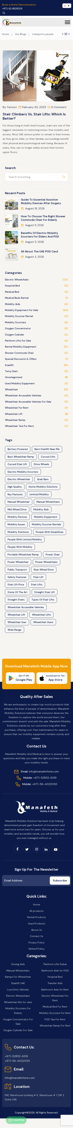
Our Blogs (20, 34)
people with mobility (20, 546)
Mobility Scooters (15, 322)
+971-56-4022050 (39, 784)
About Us (36, 930)
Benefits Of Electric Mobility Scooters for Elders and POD (40, 234)
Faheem (12, 107)
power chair (53, 554)
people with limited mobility (25, 539)
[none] (66, 5)
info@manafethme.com (40, 771)
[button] (67, 22)
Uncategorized (13, 377)
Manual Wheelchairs (18, 970)
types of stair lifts (43, 599)
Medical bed (12, 291)
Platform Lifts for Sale (18, 340)
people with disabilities (49, 532)
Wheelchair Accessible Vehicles (23, 395)
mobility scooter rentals (46, 524)
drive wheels (41, 464)
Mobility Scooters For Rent (55, 1013)
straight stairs (16, 599)
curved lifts (48, 456)
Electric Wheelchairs (17, 279)
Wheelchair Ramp (15, 420)
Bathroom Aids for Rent (55, 989)
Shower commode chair (19, 352)
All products (36, 911)
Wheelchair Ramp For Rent (55, 1025)
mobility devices (17, 516)
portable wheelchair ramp (23, 554)
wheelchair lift (16, 614)
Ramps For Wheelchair (18, 976)
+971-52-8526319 (12, 8)
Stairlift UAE (18, 983)
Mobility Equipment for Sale (21, 310)
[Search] (3, 12)
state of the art (17, 592)
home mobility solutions (43, 486)
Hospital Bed (12, 285)
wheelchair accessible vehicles (26, 607)
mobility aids (41, 509)
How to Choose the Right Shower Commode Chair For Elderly (43, 218)
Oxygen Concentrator (18, 328)
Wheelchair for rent (17, 407)
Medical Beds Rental (17, 297)
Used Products (36, 923)
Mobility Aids (12, 304)
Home (5, 34)
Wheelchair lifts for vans (18, 1002)
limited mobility (39, 494)
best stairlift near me (47, 449)
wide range (14, 629)
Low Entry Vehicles (18, 989)
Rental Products (36, 917)
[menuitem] (66, 5)
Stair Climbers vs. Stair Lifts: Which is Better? (34, 116)
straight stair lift (44, 592)
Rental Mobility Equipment (20, 346)
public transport (17, 569)
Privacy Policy (36, 942)
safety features (17, 577)
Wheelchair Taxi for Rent (19, 426)
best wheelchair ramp (21, 456)
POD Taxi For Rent (55, 1019)
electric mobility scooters (23, 471)
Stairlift (9, 365)
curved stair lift (17, 464)
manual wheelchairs (48, 501)
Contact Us (36, 936)
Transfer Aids (55, 983)
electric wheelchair (19, 479)
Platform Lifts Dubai (55, 964)
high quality (15, 486)
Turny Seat (11, 371)
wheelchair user (17, 622)
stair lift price (16, 584)
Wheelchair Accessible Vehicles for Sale (28, 401)
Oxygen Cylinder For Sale (18, 1030)
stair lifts (36, 584)
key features (15, 494)
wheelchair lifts (41, 614)
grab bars (43, 479)
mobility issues (16, 524)
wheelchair (11, 389)
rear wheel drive (44, 569)
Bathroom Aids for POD (55, 970)
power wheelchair (18, 562)
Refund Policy (36, 948)
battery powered (18, 449)
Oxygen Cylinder (14, 334)
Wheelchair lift (14, 414)
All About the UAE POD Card (39, 251)
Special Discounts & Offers (20, 358)
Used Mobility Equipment (20, 383)
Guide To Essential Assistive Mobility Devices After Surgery (41, 201)
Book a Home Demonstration (19, 4)
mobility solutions (18, 532)
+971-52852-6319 (40, 778)
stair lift (38, 577)
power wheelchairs (46, 562)
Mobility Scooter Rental (19, 316)
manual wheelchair (19, 501)
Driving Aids (18, 964)
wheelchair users (43, 622)
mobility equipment (45, 516)
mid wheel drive (17, 509)
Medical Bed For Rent (55, 1006)
